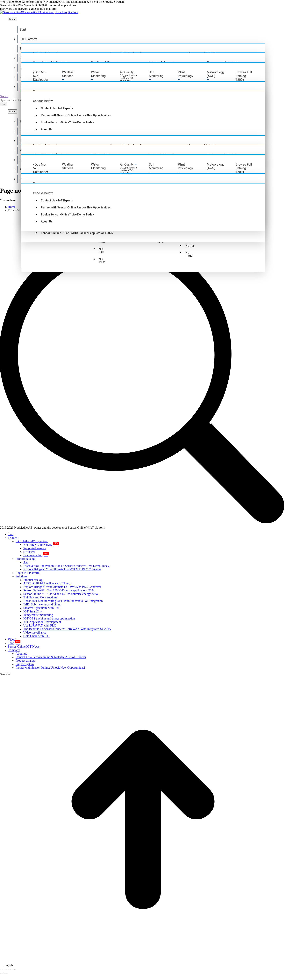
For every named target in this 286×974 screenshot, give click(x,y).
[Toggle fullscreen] (9, 969)
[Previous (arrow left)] (1, 973)
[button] (143, 965)
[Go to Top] (143, 961)
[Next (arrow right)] (5, 973)
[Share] (5, 969)
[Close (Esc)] (1, 969)
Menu (12, 19)
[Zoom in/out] (13, 969)
